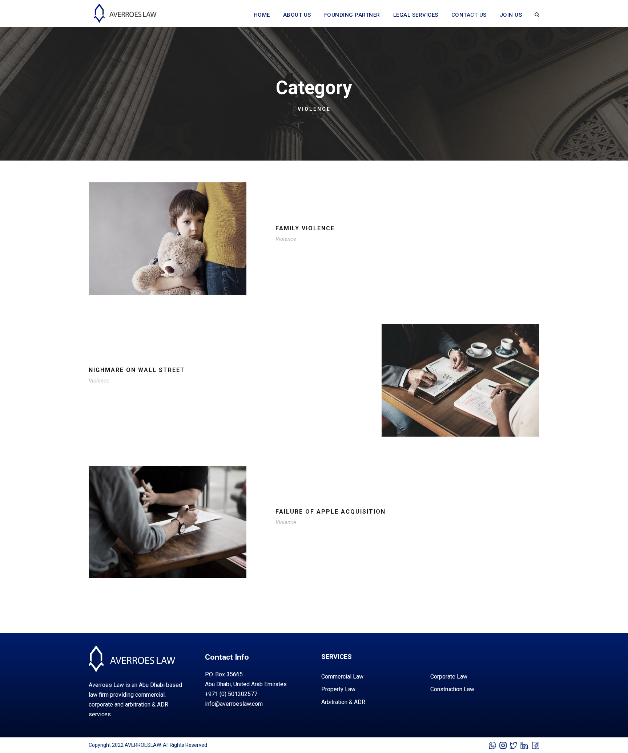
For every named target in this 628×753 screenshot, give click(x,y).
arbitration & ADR (343, 702)
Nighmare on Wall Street (137, 370)
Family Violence (305, 228)
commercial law (342, 676)
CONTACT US (469, 15)
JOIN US (511, 15)
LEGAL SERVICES (415, 15)
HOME (262, 15)
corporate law (448, 676)
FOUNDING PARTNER (352, 15)
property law (338, 689)
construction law (452, 689)
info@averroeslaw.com (234, 703)
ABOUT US (297, 15)
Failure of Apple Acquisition (330, 511)
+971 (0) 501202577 (231, 694)
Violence (285, 239)
